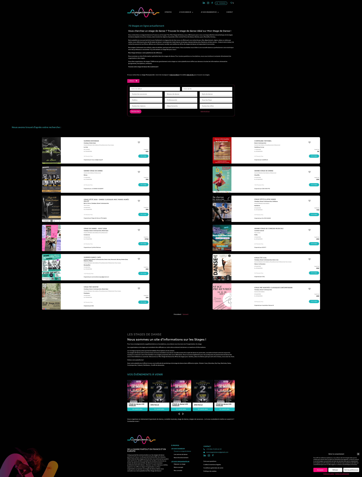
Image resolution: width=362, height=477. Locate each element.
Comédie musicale (259, 230)
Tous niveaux (111, 145)
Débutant (90, 145)
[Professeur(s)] (181, 100)
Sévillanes (275, 201)
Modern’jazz (92, 143)
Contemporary (87, 259)
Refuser (335, 470)
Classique (86, 143)
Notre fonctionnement (181, 457)
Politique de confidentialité (342, 473)
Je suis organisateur (209, 12)
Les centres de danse (180, 454)
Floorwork (113, 259)
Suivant (185, 314)
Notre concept (178, 467)
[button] (358, 454)
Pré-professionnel (103, 145)
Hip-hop (119, 259)
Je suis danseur (185, 12)
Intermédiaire (95, 145)
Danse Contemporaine (260, 143)
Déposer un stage (179, 464)
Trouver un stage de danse (182, 451)
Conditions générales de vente (213, 468)
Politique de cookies (328, 473)
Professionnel (277, 145)
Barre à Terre (87, 203)
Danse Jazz (107, 259)
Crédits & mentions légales (212, 464)
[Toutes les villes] (216, 106)
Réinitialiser (205, 111)
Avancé (85, 145)
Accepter (320, 470)
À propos (168, 12)
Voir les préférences (351, 470)
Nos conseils (178, 470)
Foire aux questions (209, 461)
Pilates (91, 261)
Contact (229, 12)
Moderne (86, 261)
